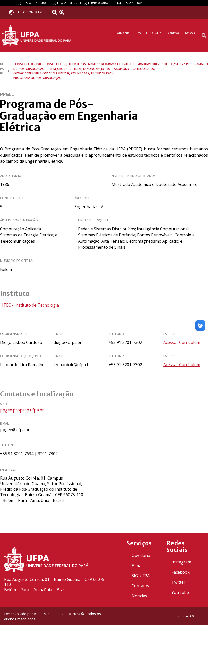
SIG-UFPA (141, 575)
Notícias (139, 596)
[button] (204, 35)
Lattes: (169, 334)
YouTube (180, 592)
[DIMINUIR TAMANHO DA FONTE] (55, 12)
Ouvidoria (141, 555)
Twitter (178, 582)
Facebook (180, 572)
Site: (3, 404)
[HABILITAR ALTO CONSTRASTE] (13, 12)
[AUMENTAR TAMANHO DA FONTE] (63, 12)
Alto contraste (31, 12)
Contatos (140, 586)
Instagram (181, 562)
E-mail (137, 565)
